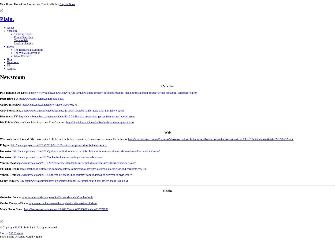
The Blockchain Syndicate (28, 49)
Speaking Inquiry (23, 43)
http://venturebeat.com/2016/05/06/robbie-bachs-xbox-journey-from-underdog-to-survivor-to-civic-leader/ (74, 174)
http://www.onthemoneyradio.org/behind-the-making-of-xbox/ (63, 203)
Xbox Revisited (22, 56)
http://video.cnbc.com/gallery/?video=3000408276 (49, 104)
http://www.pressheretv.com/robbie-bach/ (41, 98)
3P (8, 65)
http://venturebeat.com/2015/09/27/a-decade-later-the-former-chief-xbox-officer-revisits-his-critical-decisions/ (76, 162)
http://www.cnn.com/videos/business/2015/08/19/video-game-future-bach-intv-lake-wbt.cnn (74, 110)
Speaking (12, 30)
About (10, 27)
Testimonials (21, 40)
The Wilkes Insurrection (27, 52)
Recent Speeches (23, 37)
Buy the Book (67, 4)
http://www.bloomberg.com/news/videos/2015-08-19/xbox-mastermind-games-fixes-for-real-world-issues (77, 116)
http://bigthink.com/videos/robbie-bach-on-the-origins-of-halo (100, 122)
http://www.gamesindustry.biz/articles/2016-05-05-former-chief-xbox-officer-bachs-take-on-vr (76, 180)
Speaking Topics (23, 34)
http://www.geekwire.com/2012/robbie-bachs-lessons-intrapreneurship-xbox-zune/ (58, 157)
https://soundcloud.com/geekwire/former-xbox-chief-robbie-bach (57, 197)
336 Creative (16, 233)
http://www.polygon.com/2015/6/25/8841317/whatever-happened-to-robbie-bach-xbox (59, 145)
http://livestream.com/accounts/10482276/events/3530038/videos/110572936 (66, 209)
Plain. (7, 19)
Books (10, 46)
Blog (9, 59)
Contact (11, 68)
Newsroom (13, 62)
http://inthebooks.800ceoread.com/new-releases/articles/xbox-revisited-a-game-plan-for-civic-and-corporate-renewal (83, 168)
